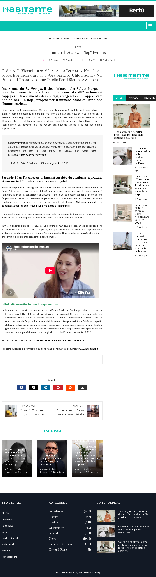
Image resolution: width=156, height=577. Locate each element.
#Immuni (19, 142)
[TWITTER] (33, 387)
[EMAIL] (82, 387)
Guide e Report (10, 537)
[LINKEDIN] (45, 387)
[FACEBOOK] (21, 387)
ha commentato (22, 92)
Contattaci (7, 519)
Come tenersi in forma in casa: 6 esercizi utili (70, 410)
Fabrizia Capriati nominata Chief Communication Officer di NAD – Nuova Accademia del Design (16, 457)
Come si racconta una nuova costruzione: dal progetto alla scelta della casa (142, 242)
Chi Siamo (7, 513)
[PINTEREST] (58, 387)
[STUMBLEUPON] (70, 388)
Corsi (4, 531)
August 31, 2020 (58, 163)
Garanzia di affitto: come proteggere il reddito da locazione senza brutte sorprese (142, 185)
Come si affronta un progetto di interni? (32, 410)
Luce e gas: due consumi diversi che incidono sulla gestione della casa (128, 134)
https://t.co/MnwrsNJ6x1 (31, 154)
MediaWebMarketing (89, 572)
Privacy (6, 550)
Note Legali (8, 544)
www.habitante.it (88, 348)
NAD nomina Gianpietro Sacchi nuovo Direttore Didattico (50, 460)
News (78, 47)
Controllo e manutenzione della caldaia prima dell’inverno (143, 156)
